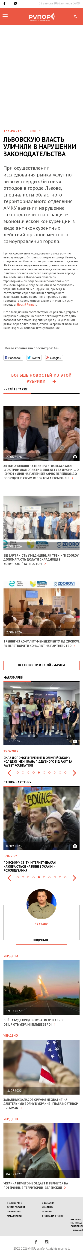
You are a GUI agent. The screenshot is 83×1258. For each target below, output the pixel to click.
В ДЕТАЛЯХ (48, 1202)
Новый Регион (26, 305)
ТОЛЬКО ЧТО (14, 1202)
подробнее (41, 940)
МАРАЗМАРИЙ (14, 1215)
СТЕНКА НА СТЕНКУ (52, 1215)
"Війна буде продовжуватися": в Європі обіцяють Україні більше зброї (34, 1022)
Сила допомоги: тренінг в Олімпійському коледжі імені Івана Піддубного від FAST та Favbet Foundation (37, 762)
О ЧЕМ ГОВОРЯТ (16, 1207)
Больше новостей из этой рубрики (41, 378)
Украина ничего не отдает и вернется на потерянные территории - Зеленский (35, 1185)
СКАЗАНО (47, 1211)
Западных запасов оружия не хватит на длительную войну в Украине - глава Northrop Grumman (40, 1104)
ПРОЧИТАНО (14, 1211)
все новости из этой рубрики (41, 665)
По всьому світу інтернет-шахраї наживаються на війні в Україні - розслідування (29, 866)
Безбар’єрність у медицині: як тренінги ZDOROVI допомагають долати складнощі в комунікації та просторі (41, 560)
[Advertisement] (41, 81)
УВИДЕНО (47, 1207)
